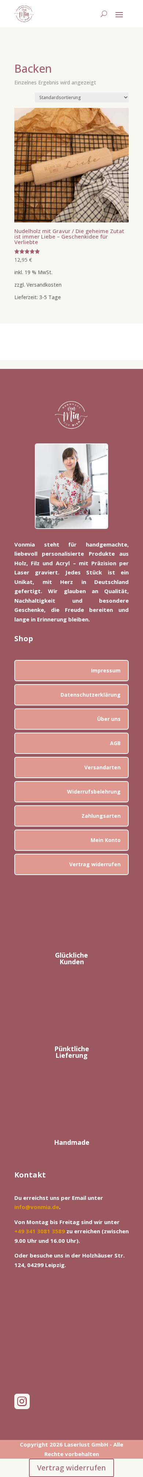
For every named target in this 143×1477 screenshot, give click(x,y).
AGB (115, 743)
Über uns (109, 718)
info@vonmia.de (36, 1207)
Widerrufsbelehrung (94, 791)
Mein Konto (106, 840)
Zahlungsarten (101, 815)
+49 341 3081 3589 (39, 1231)
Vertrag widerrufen (95, 864)
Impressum (106, 670)
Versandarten (102, 767)
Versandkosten (44, 285)
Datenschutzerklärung (90, 694)
